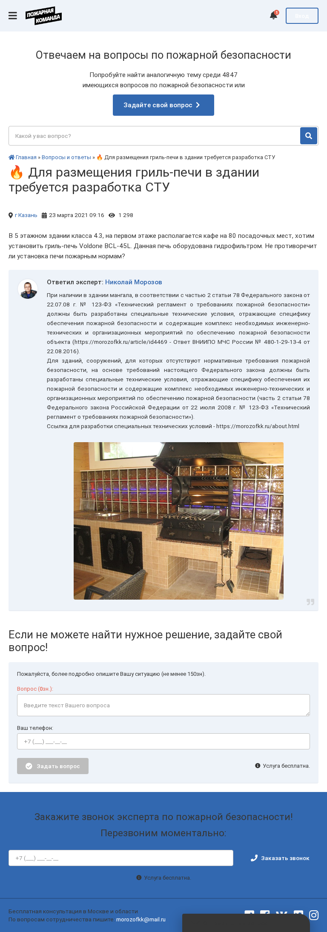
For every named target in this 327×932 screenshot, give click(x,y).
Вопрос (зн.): (35, 689)
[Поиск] (308, 135)
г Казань (26, 215)
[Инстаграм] (313, 915)
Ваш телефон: (35, 728)
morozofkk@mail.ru (141, 919)
